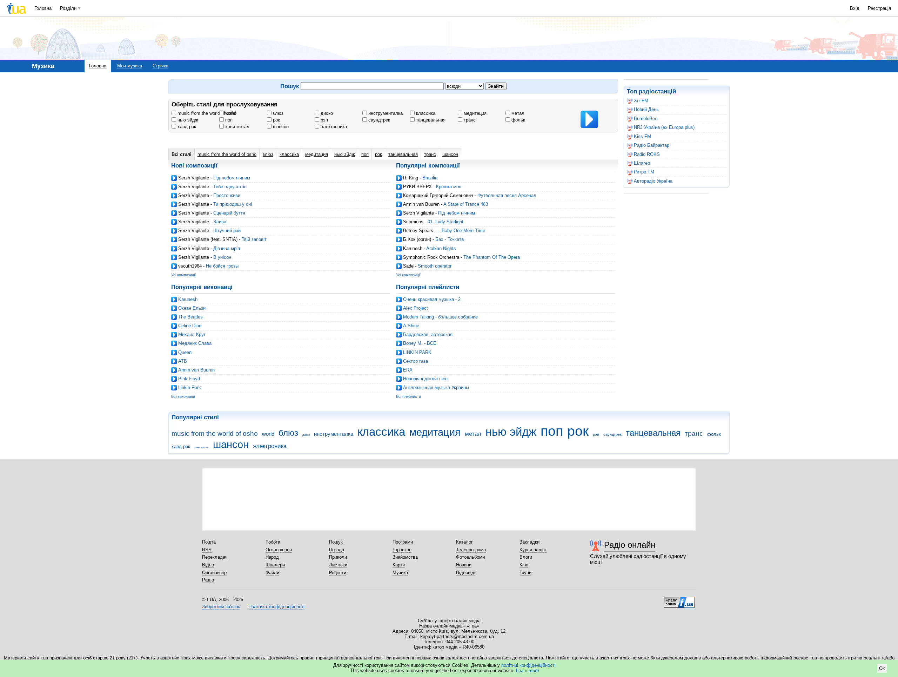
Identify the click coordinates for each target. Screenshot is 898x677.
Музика (400, 572)
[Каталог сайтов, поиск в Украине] (679, 600)
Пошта (209, 542)
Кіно (524, 564)
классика (425, 113)
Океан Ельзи (192, 308)
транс (469, 120)
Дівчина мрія (226, 248)
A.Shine (411, 325)
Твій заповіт (254, 239)
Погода (336, 549)
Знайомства (405, 557)
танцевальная (430, 120)
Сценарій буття (229, 213)
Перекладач (215, 557)
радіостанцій (657, 91)
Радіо (208, 580)
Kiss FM (642, 136)
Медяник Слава (195, 343)
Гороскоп (402, 549)
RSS (207, 549)
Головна (43, 8)
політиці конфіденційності (528, 665)
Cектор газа (415, 361)
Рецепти (337, 572)
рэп (323, 120)
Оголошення (279, 549)
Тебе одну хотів (230, 186)
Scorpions (413, 221)
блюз (277, 113)
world (230, 113)
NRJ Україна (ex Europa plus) (664, 127)
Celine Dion (189, 325)
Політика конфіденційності (276, 606)
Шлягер (642, 163)
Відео (208, 564)
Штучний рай (227, 230)
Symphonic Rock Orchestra (431, 257)
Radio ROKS (647, 154)
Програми (403, 542)
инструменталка (385, 113)
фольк (517, 120)
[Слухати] (589, 119)
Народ (272, 557)
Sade (408, 266)
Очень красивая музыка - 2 (432, 299)
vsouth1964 (190, 266)
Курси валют (533, 549)
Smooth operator (434, 266)
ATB (182, 361)
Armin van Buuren (421, 204)
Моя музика (129, 65)
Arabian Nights (441, 248)
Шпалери (275, 564)
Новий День (646, 109)
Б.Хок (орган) (417, 239)
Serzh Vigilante (193, 177)
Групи (525, 572)
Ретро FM (644, 172)
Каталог (464, 542)
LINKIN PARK (417, 352)
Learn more (527, 670)
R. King (410, 177)
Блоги (526, 557)
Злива (219, 221)
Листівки (338, 564)
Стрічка (160, 65)
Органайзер (214, 572)
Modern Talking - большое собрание (440, 317)
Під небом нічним (231, 177)
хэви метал (236, 126)
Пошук (336, 542)
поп (228, 120)
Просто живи (226, 195)
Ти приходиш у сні (232, 204)
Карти (399, 564)
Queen (185, 352)
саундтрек (378, 120)
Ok (882, 668)
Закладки (530, 542)
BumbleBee (645, 118)
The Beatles (190, 317)
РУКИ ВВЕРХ (417, 186)
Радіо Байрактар (651, 145)
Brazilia (429, 177)
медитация (474, 113)
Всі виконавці (183, 396)
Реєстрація (879, 8)
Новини (463, 564)
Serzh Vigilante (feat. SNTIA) (207, 239)
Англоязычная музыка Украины (436, 387)
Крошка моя (448, 186)
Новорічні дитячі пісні (426, 378)
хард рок (186, 126)
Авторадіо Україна (653, 181)
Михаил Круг (192, 334)
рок (276, 120)
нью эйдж (187, 120)
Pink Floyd (189, 378)
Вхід (854, 8)
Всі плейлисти (408, 396)
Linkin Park (189, 387)
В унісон (222, 257)
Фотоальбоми (470, 557)
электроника (333, 126)
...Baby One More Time (461, 230)
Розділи (68, 8)
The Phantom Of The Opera (491, 257)
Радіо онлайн (629, 545)
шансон (280, 126)
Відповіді (465, 572)
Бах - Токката (449, 239)
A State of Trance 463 (465, 204)
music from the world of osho (206, 113)
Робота (273, 542)
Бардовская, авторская (428, 334)
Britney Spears (418, 230)
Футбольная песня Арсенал (506, 195)
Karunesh (412, 248)
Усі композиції (183, 275)
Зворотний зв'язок (221, 606)
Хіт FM (641, 100)
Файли (272, 572)
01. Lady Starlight (445, 221)
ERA (408, 370)
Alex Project (415, 308)
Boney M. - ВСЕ (419, 343)
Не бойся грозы (222, 266)
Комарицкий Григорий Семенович (438, 195)
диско (326, 113)
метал (517, 113)
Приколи (338, 557)
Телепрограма (471, 549)
